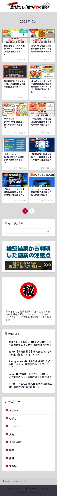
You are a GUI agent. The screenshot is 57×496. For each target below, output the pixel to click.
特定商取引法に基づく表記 (40, 488)
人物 (11, 434)
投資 (11, 458)
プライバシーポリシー (15, 488)
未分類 (13, 466)
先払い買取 (15, 442)
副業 (11, 450)
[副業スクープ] (28, 9)
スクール (14, 410)
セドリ (13, 418)
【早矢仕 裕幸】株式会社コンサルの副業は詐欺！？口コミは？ (29, 364)
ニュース (14, 426)
